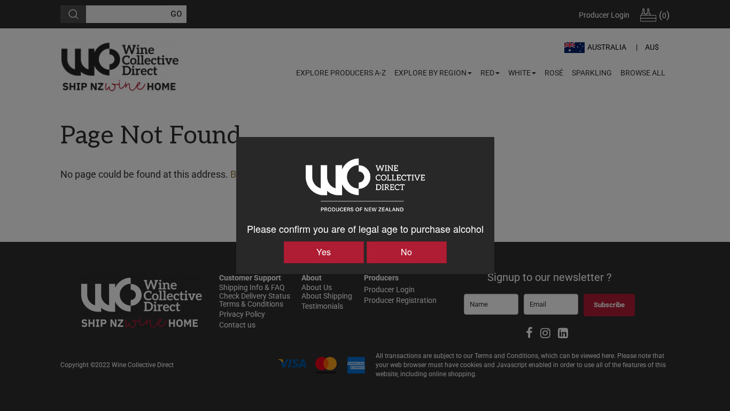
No (406, 252)
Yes (323, 252)
